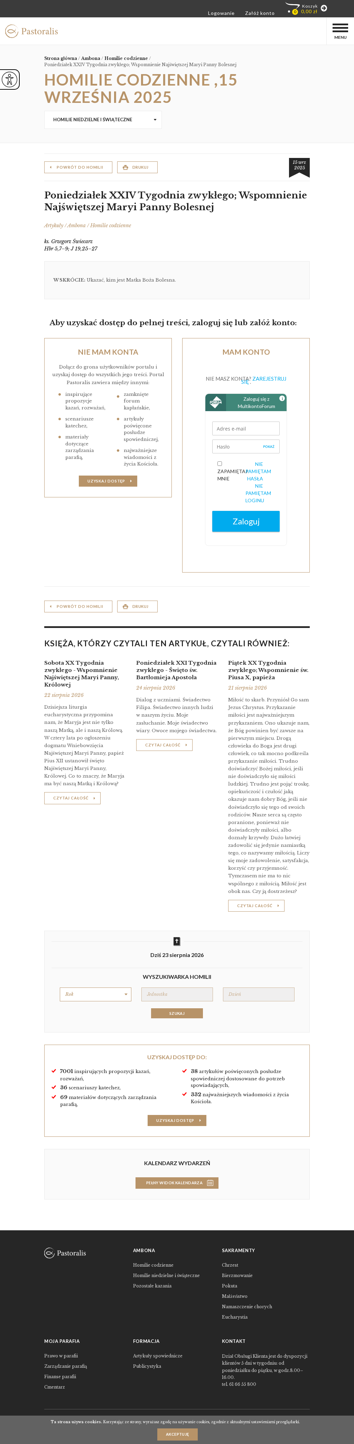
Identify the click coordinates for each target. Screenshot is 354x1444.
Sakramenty (238, 1250)
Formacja (146, 1341)
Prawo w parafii (61, 1355)
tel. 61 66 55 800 (239, 1384)
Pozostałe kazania (152, 1285)
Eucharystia (235, 1317)
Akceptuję (177, 1434)
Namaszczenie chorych (247, 1306)
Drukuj (140, 167)
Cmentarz (54, 1387)
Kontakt (234, 1341)
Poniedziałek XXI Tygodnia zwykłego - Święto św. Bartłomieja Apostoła (176, 670)
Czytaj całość (70, 798)
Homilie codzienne (153, 1265)
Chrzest (230, 1265)
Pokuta (229, 1285)
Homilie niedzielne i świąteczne (92, 119)
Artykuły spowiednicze (158, 1355)
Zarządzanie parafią (65, 1366)
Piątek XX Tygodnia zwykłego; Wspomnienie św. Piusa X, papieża (268, 670)
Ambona (144, 1250)
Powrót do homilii (80, 167)
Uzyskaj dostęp (106, 481)
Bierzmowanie (237, 1275)
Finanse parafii (60, 1376)
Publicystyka (147, 1366)
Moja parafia (62, 1341)
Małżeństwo (235, 1296)
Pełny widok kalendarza (174, 1182)
